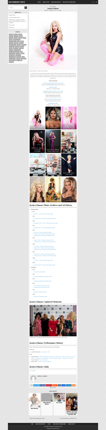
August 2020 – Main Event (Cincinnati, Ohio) (44, 247)
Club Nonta (37, 358)
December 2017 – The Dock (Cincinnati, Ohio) (44, 227)
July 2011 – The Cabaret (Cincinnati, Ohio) (43, 213)
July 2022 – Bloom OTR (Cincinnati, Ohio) (43, 260)
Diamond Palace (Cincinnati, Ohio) (41, 287)
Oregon (22, 53)
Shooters (45, 359)
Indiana (10, 39)
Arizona (20, 34)
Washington (23, 58)
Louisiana (16, 43)
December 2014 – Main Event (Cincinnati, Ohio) (45, 218)
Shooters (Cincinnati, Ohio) (40, 291)
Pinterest (49, 385)
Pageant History (46, 2)
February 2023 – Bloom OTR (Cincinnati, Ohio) (44, 265)
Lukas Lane (11, 27)
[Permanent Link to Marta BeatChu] (34, 400)
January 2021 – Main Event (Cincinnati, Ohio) (44, 254)
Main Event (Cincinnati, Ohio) (40, 296)
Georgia (20, 38)
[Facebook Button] (92, 2)
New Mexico (21, 48)
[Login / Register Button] (96, 2)
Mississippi (11, 46)
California (16, 36)
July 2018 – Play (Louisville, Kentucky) (43, 232)
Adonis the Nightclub (44, 356)
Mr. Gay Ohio (12, 25)
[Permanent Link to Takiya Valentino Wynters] (47, 397)
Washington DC (12, 60)
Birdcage (52, 356)
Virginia (18, 58)
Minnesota (24, 44)
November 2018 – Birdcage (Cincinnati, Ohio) (44, 235)
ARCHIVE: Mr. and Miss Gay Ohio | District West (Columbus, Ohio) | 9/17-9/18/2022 (17, 21)
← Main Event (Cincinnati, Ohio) (36, 418)
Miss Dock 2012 (53, 87)
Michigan (18, 44)
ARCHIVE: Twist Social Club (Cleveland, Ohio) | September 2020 (71, 413)
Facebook (33, 370)
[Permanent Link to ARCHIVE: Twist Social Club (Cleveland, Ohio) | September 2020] (71, 402)
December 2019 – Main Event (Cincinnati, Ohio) (45, 241)
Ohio (55, 387)
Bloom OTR (58, 356)
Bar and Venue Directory (56, 2)
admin (46, 10)
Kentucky (11, 43)
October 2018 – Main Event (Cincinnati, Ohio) (44, 233)
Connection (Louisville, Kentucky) (42, 285)
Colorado (11, 38)
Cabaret (63, 356)
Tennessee (19, 57)
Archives (15, 34)
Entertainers (53, 6)
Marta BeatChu (34, 408)
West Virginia (19, 60)
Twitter (36, 385)
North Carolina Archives (14, 51)
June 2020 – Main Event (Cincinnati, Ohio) (43, 246)
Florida (15, 38)
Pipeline (71, 358)
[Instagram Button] (94, 2)
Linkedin (69, 385)
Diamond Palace (45, 358)
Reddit (55, 385)
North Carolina (17, 50)
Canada (21, 36)
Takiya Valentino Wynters (47, 403)
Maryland (21, 43)
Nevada (10, 48)
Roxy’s (40, 359)
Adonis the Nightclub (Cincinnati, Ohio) (43, 276)
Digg (64, 385)
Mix (74, 385)
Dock (51, 358)
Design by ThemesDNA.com (53, 428)
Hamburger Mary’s (57, 358)
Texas (23, 57)
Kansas (22, 41)
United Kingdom (12, 58)
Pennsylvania (11, 55)
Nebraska (22, 46)
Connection (44, 351)
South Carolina (12, 57)
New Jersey (15, 48)
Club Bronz (69, 356)
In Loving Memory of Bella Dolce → (68, 418)
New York (11, 50)
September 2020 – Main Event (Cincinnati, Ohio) (45, 249)
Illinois (24, 38)
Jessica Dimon (53, 8)
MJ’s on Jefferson (47, 361)
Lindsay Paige (12, 15)
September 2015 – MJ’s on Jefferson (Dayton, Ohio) (46, 223)
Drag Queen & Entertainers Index (69, 2)
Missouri (17, 46)
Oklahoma (18, 53)
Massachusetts (12, 44)
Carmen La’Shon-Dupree (14, 17)
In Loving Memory (12, 41)
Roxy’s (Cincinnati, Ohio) (39, 271)
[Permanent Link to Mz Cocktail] (59, 397)
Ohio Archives (12, 53)
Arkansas (11, 36)
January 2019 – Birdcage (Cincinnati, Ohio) (43, 240)
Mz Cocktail (59, 402)
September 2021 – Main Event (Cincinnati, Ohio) (45, 255)
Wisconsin (11, 62)
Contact (39, 2)
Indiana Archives (16, 39)
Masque (40, 361)
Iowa (18, 41)
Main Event (65, 358)
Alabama (10, 34)
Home (32, 424)
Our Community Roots (17, 2)
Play (49, 351)
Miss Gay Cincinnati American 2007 (53, 99)
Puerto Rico (18, 55)
